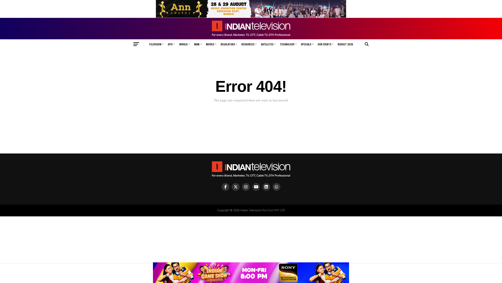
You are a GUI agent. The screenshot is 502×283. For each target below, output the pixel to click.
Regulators (228, 44)
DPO (170, 44)
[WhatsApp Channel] (276, 187)
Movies (210, 44)
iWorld (183, 44)
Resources (247, 44)
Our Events (324, 44)
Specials (306, 44)
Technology (287, 44)
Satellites (267, 44)
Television (155, 44)
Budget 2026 (345, 44)
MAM (196, 44)
